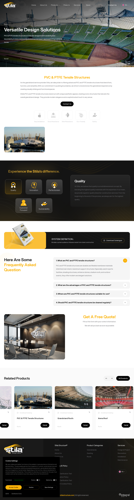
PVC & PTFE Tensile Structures (30, 418)
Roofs (19, 426)
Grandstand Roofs (65, 418)
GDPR (7, 493)
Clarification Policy (16, 493)
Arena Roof (103, 418)
